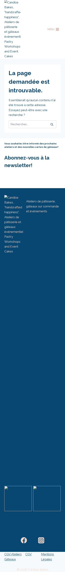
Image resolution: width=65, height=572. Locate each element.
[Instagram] (41, 540)
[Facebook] (24, 540)
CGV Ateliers (13, 554)
